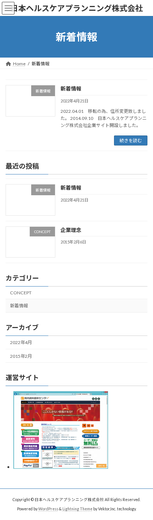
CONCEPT (21, 292)
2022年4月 (21, 343)
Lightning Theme (77, 509)
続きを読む (131, 140)
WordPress (48, 509)
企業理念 (71, 230)
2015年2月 (21, 356)
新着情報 (71, 88)
